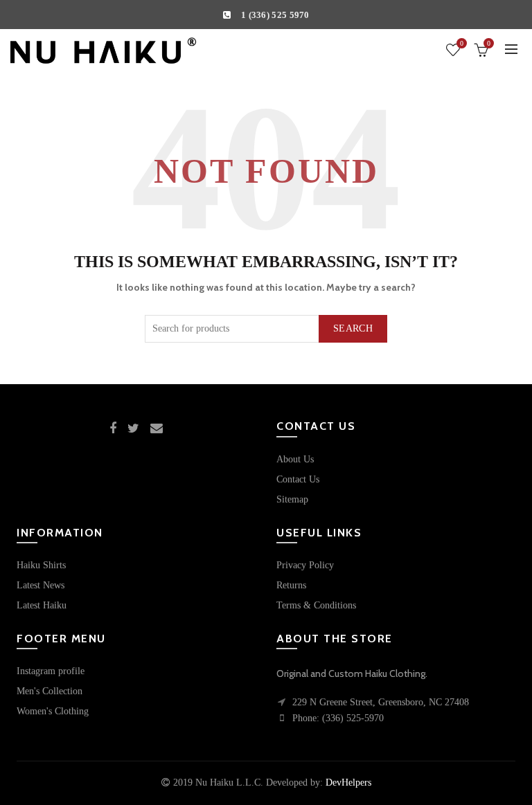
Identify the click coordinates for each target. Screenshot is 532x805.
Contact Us (297, 479)
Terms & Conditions (316, 605)
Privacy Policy (305, 565)
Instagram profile (51, 671)
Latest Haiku (41, 605)
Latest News (40, 585)
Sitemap (292, 499)
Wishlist (461, 43)
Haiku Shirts (41, 565)
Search (353, 328)
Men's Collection (49, 691)
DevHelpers (348, 782)
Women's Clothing (53, 711)
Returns (291, 585)
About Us (295, 459)
